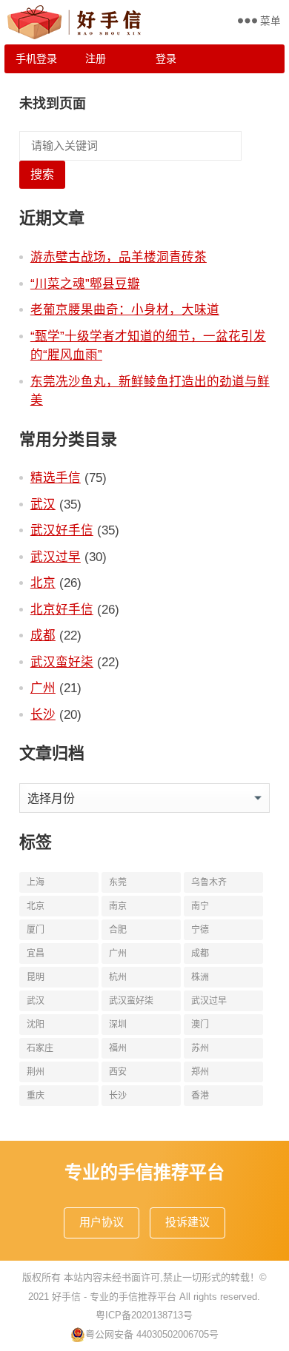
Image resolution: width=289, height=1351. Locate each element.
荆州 (35, 1072)
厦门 (35, 930)
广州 (43, 687)
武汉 (43, 504)
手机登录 (36, 58)
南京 (118, 906)
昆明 (35, 977)
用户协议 (101, 1222)
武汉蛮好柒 (61, 661)
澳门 (200, 1024)
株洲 (200, 977)
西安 (118, 1072)
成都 (43, 635)
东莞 (118, 882)
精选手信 (55, 477)
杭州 (118, 977)
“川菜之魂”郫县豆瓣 (85, 283)
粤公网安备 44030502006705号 (152, 1334)
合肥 (118, 930)
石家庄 (40, 1048)
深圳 (118, 1024)
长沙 (43, 714)
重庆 (35, 1095)
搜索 (42, 174)
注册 (95, 58)
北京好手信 (61, 609)
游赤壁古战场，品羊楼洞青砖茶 (118, 257)
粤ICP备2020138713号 (144, 1315)
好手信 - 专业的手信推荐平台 (114, 1296)
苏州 (200, 1048)
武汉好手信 (61, 530)
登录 (166, 58)
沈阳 (35, 1024)
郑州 (200, 1072)
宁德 (200, 930)
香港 (200, 1095)
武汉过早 (55, 556)
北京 (43, 582)
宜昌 (35, 953)
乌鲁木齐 (209, 882)
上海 (35, 882)
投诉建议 (187, 1222)
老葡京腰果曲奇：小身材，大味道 (124, 309)
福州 (118, 1048)
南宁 (200, 906)
